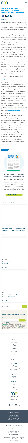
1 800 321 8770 (15, 415)
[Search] (24, 306)
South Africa (14, 349)
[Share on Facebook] (3, 16)
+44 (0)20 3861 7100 (15, 418)
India (14, 354)
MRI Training (14, 388)
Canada (14, 352)
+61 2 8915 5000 (16, 413)
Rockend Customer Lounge (14, 368)
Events (14, 387)
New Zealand (14, 342)
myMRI (14, 365)
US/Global (14, 339)
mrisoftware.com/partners (8, 79)
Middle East (14, 351)
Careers (14, 376)
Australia (14, 341)
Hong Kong (14, 345)
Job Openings (14, 377)
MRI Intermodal (14, 359)
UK (14, 347)
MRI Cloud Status (14, 369)
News (14, 384)
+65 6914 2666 (15, 402)
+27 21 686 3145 (17, 419)
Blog (14, 383)
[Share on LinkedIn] (8, 16)
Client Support (14, 366)
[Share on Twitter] (6, 16)
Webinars (14, 386)
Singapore (14, 344)
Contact (14, 374)
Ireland (14, 348)
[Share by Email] (11, 16)
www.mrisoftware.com (13, 110)
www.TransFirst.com (17, 144)
